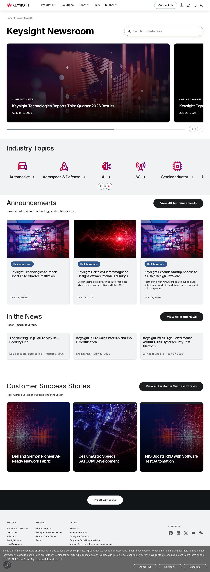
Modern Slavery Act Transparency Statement (91, 544)
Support (41, 522)
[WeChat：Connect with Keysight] (201, 532)
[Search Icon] (201, 5)
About (73, 522)
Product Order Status (46, 536)
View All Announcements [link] (178, 203)
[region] (105, 88)
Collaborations (89, 264)
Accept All (145, 566)
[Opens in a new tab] (170, 532)
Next (200, 129)
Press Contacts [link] (105, 499)
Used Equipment (14, 544)
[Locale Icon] (188, 5)
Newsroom (75, 528)
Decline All (170, 566)
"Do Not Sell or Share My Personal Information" (32, 559)
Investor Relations (78, 532)
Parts (38, 540)
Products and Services (17, 528)
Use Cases (12, 532)
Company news (22, 264)
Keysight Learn (14, 540)
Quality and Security (79, 536)
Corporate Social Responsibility (85, 540)
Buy (97, 5)
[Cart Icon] (195, 5)
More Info (195, 566)
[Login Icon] (182, 5)
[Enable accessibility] (7, 565)
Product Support (44, 528)
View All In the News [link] (182, 316)
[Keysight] (19, 5)
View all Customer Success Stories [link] (171, 386)
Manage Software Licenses (49, 532)
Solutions (68, 5)
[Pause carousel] (105, 186)
